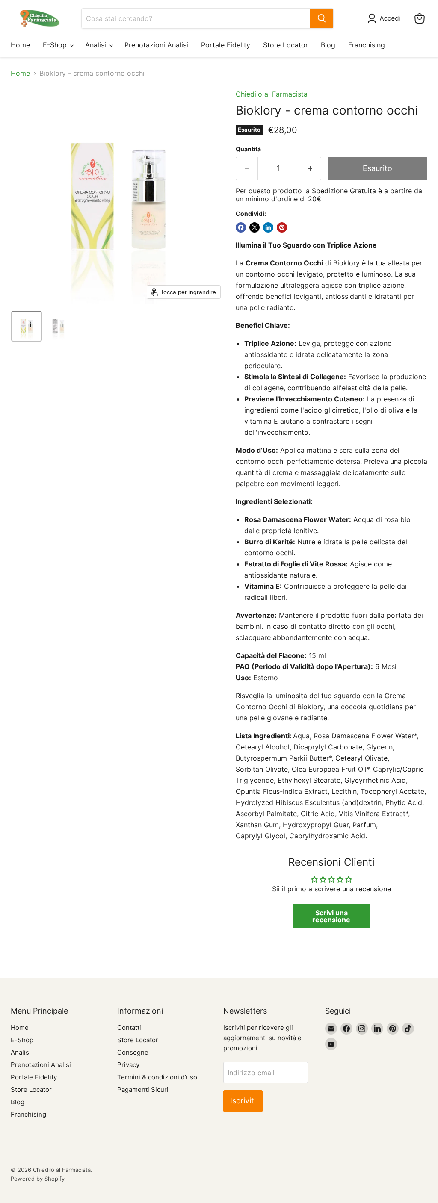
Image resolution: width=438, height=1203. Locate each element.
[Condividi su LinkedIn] (268, 227)
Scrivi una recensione (331, 916)
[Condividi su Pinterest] (282, 227)
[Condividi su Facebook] (241, 227)
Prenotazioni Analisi (156, 45)
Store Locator (285, 45)
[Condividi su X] (254, 227)
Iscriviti (243, 1100)
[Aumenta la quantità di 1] (310, 168)
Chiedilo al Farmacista (272, 94)
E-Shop (56, 45)
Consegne (132, 1052)
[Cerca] (321, 18)
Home (20, 45)
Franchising (366, 45)
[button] (385, 18)
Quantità (248, 149)
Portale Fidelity (225, 45)
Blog (328, 45)
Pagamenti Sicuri (143, 1089)
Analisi (96, 45)
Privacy (128, 1065)
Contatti (129, 1027)
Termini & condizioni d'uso (157, 1077)
